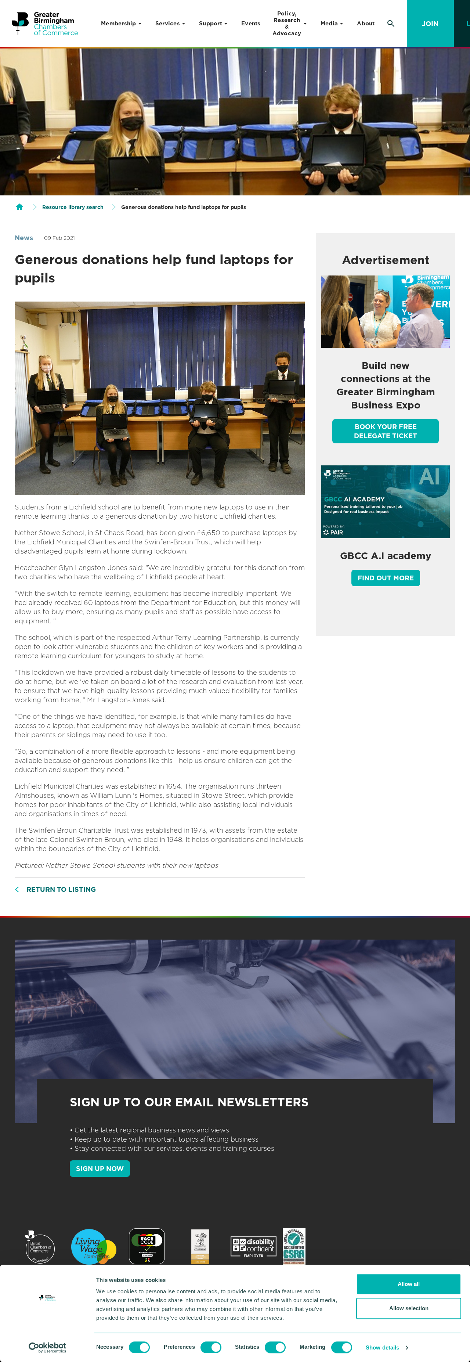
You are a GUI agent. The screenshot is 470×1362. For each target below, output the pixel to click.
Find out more (386, 578)
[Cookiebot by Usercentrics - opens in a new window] (47, 1347)
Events (251, 23)
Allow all (409, 1284)
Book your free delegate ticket (385, 431)
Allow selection (409, 1308)
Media (329, 23)
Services (167, 23)
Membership (118, 23)
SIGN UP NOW (100, 1168)
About (366, 23)
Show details (382, 1347)
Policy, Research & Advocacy (286, 23)
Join (430, 24)
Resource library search (73, 207)
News (24, 238)
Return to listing (61, 889)
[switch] (210, 1347)
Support (210, 23)
